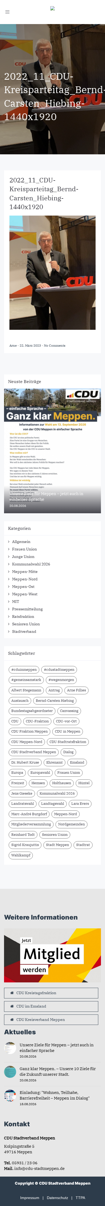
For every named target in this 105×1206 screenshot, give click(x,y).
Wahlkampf (20, 855)
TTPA (80, 1198)
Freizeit (17, 783)
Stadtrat (83, 845)
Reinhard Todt (23, 834)
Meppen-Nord (25, 579)
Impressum (29, 1198)
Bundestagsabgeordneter (32, 711)
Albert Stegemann (26, 690)
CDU (15, 721)
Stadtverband (24, 631)
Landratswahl (22, 803)
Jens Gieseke (21, 793)
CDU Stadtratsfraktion (68, 742)
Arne (13, 345)
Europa (17, 772)
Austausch (20, 700)
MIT (15, 601)
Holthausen (61, 783)
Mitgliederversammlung (31, 824)
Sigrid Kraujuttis (25, 845)
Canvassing (69, 711)
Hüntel (84, 783)
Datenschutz (57, 1198)
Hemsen (38, 783)
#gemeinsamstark (26, 679)
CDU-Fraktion (37, 721)
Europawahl (40, 772)
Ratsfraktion (23, 616)
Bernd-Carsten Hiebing (55, 700)
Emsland (77, 762)
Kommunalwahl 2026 (31, 564)
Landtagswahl (52, 803)
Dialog (68, 752)
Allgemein (21, 541)
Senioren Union (26, 624)
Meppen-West (24, 594)
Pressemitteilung (27, 609)
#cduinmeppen (24, 669)
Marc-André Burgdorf (29, 814)
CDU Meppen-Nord (26, 742)
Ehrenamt (54, 762)
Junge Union (23, 556)
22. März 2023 (31, 345)
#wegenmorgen (61, 679)
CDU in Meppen (67, 731)
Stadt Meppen (57, 845)
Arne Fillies (76, 690)
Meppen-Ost (23, 586)
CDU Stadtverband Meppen (33, 752)
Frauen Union (24, 549)
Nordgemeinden (71, 824)
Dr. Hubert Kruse (25, 762)
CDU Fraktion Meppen (29, 731)
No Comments (54, 345)
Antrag (54, 690)
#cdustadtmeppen (59, 669)
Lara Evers (80, 803)
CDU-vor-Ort (66, 721)
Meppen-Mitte (25, 571)
